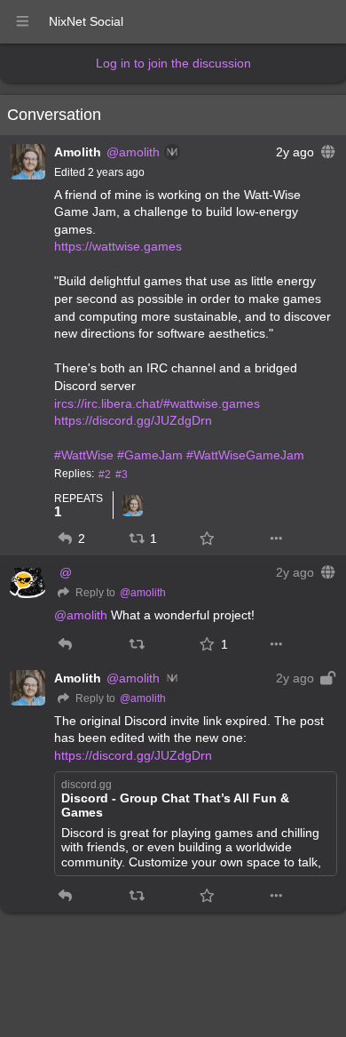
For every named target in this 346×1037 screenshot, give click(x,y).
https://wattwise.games (118, 246)
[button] (65, 538)
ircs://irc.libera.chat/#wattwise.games (157, 403)
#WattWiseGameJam (245, 455)
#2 (104, 474)
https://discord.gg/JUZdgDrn (133, 420)
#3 (121, 474)
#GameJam (150, 455)
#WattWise (84, 455)
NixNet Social (86, 21)
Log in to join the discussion (173, 63)
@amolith (133, 152)
